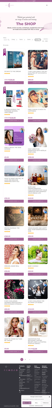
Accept (27, 402)
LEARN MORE (13, 82)
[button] (49, 396)
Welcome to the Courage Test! (42, 392)
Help (28, 381)
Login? (33, 1)
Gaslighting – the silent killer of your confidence (37, 387)
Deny (36, 402)
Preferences (46, 402)
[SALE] (14, 59)
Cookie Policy (31, 405)
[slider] (43, 39)
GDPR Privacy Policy (39, 405)
